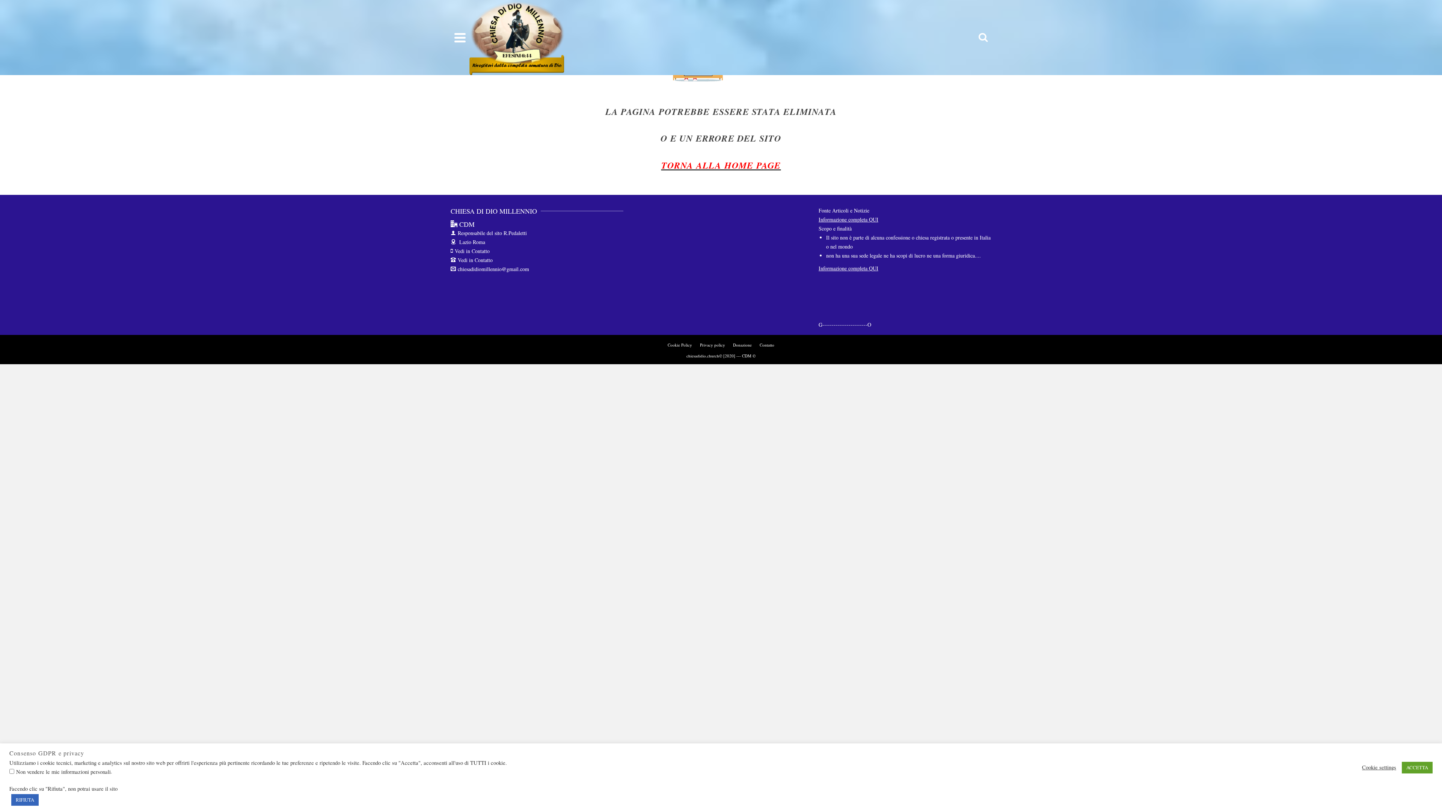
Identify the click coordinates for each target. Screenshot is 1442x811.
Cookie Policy (680, 345)
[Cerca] (983, 37)
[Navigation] (460, 37)
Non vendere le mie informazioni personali (63, 771)
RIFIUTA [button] (25, 799)
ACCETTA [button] (1417, 767)
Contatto (767, 345)
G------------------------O (845, 324)
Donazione (742, 345)
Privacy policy (712, 345)
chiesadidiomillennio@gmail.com (493, 269)
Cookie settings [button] (1379, 767)
